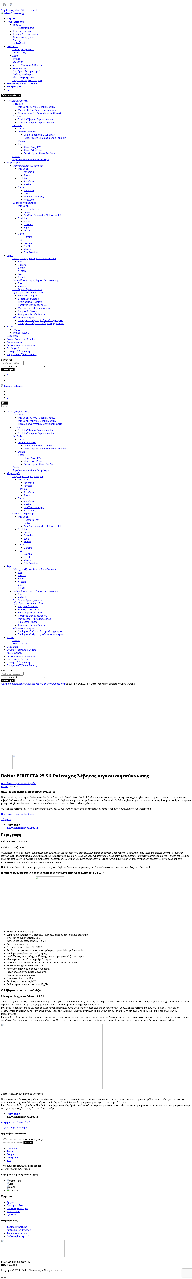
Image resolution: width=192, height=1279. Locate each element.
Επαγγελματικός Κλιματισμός (27, 165)
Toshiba (16, 116)
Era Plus (28, 246)
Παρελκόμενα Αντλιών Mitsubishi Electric (40, 113)
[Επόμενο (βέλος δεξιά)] (5, 1277)
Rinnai (21, 277)
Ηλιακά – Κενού (20, 332)
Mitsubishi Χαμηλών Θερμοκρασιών (37, 110)
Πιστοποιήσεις (26, 27)
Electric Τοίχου (32, 209)
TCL (20, 239)
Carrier (21, 128)
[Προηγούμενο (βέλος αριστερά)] (2, 1277)
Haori (27, 221)
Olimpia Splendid (27, 131)
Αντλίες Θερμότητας (23, 49)
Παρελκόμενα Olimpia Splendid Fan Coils (45, 137)
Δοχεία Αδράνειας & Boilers (27, 65)
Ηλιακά (16, 58)
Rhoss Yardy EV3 (32, 147)
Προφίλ (16, 24)
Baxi (20, 261)
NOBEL (16, 329)
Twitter (10, 1151)
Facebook (12, 1148)
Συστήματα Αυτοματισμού (26, 71)
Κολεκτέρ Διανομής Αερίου (32, 304)
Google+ (11, 1154)
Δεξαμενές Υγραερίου (23, 317)
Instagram (12, 1157)
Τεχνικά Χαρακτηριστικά (22, 827)
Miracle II (28, 249)
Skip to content (29, 10)
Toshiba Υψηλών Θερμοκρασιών (35, 119)
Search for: (7, 359)
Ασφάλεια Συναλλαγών (19, 1229)
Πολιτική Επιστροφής (18, 1236)
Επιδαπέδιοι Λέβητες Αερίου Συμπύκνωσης (35, 280)
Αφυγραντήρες (20, 68)
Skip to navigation (10, 10)
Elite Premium (31, 252)
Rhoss (21, 144)
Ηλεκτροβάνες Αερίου (30, 301)
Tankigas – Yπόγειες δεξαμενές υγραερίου (40, 320)
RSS (9, 1160)
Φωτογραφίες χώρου (23, 37)
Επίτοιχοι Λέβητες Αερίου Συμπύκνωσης (34, 258)
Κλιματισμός (19, 52)
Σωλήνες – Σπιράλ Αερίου (32, 314)
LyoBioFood (18, 43)
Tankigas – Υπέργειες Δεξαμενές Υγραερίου (41, 323)
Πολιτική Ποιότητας (23, 30)
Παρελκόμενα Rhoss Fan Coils (39, 153)
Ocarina (28, 243)
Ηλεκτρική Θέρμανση (23, 77)
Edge (26, 227)
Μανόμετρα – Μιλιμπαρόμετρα (34, 308)
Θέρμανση (17, 61)
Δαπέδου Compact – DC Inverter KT (42, 215)
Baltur (21, 267)
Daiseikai (28, 224)
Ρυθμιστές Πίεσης (27, 311)
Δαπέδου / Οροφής (34, 196)
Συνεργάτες (18, 40)
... (8, 89)
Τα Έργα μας (14, 86)
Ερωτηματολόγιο (16, 1205)
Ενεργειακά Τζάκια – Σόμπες (27, 80)
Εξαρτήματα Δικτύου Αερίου (27, 292)
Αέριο (15, 55)
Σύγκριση (6, 819)
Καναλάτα (29, 171)
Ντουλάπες (30, 199)
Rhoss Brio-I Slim (33, 150)
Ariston (22, 270)
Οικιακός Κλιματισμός (24, 202)
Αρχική (11, 18)
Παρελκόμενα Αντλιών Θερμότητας (31, 159)
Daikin (21, 140)
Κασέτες (28, 175)
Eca (20, 274)
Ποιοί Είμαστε (15, 21)
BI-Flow (27, 230)
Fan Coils (17, 125)
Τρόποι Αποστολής (17, 1233)
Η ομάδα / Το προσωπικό (25, 34)
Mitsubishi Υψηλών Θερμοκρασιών (36, 106)
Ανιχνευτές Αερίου (28, 295)
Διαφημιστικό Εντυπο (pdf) (15, 1122)
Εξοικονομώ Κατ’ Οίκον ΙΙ (22, 83)
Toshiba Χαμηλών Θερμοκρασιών (36, 122)
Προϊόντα (12, 46)
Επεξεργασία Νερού (22, 74)
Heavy (27, 212)
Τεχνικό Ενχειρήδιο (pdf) (14, 1127)
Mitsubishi (17, 103)
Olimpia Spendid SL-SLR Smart (39, 134)
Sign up (28, 1142)
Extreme (28, 236)
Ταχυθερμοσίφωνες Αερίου (27, 289)
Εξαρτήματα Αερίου (28, 298)
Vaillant (22, 264)
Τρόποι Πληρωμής (17, 1226)
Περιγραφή (13, 824)
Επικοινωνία (13, 1211)
